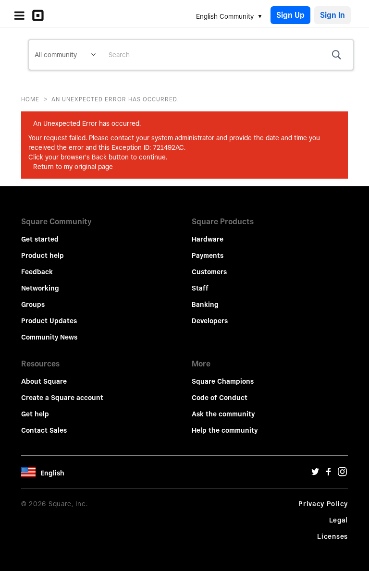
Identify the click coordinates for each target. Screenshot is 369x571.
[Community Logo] (40, 15)
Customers (209, 272)
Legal (338, 520)
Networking (40, 288)
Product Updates (49, 321)
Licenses (332, 536)
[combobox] (227, 55)
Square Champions (223, 381)
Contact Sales (44, 430)
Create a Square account (62, 397)
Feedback (37, 272)
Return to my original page (73, 166)
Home (30, 99)
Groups (33, 304)
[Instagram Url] (342, 474)
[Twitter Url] (315, 474)
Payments (207, 255)
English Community (225, 16)
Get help (35, 414)
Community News (49, 337)
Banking (205, 304)
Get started (40, 239)
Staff (200, 288)
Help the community (225, 430)
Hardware (207, 239)
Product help (42, 255)
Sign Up (290, 15)
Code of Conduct (219, 397)
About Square (44, 381)
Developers (210, 321)
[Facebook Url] (328, 474)
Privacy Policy (323, 504)
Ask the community (223, 414)
